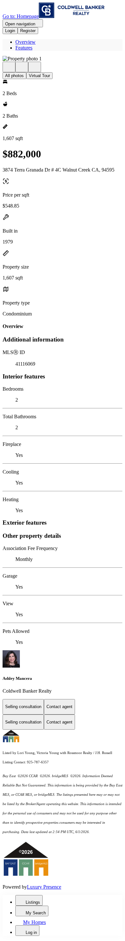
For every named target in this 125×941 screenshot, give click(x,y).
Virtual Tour (39, 75)
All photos (14, 75)
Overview (25, 42)
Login (10, 30)
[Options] (9, 67)
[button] (62, 59)
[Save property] (21, 67)
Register (28, 30)
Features (23, 47)
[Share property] (34, 67)
